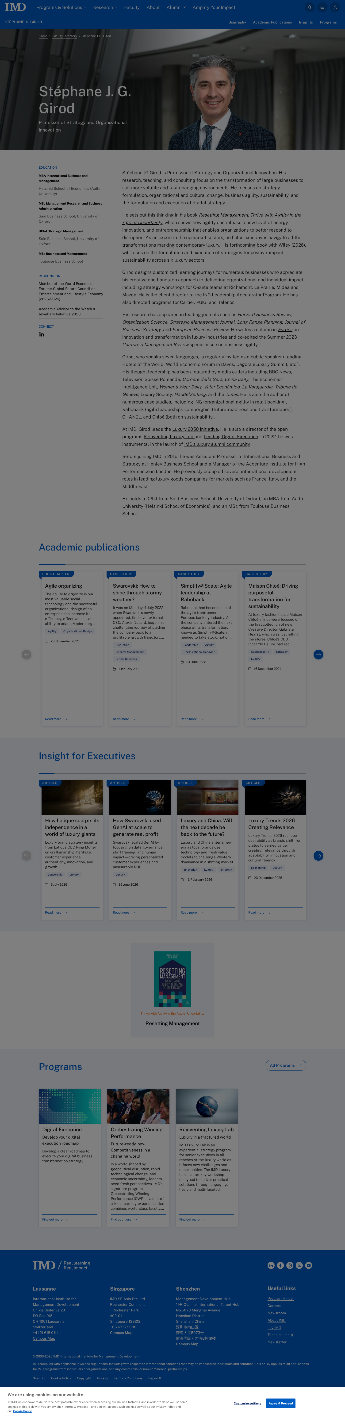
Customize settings (247, 1403)
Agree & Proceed (281, 1403)
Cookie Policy (22, 1411)
